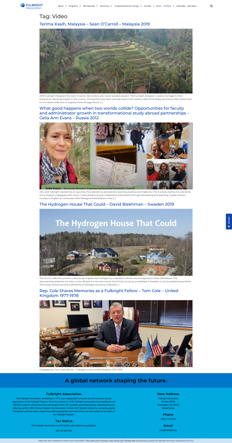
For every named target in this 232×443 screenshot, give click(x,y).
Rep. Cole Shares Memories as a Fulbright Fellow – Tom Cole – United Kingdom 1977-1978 (108, 293)
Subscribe (181, 6)
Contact (167, 6)
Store (158, 6)
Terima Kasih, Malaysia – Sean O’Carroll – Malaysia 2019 (94, 24)
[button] (211, 6)
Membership (89, 6)
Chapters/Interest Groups (127, 6)
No (192, 440)
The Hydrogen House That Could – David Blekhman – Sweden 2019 (106, 204)
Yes (188, 440)
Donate (147, 6)
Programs (73, 6)
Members (192, 6)
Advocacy (104, 6)
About (61, 6)
